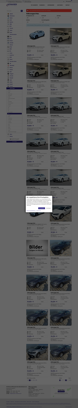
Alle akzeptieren (41, 208)
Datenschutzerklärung (31, 210)
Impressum (38, 210)
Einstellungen (48, 208)
